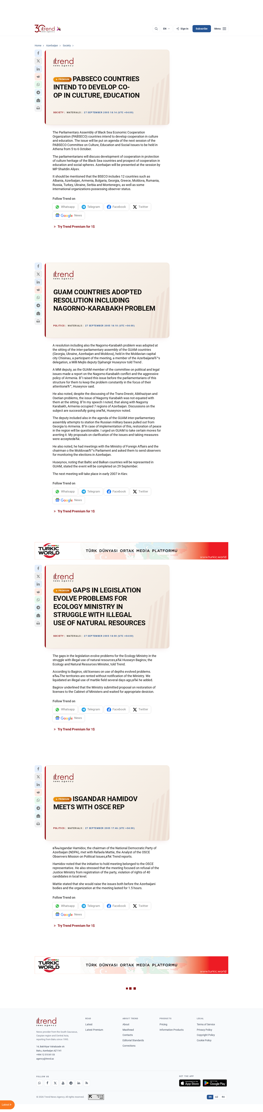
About (126, 1024)
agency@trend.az (45, 1058)
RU (223, 1097)
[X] (55, 1083)
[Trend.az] (48, 29)
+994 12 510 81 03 (45, 1054)
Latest (88, 1024)
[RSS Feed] (87, 1083)
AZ (216, 1097)
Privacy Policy (204, 1029)
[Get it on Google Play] (215, 1083)
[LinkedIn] (79, 1083)
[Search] (156, 28)
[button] (38, 53)
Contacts (128, 1035)
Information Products (172, 1029)
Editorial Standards (133, 1040)
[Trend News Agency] (46, 1021)
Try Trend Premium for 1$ (76, 226)
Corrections (129, 1045)
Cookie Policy (204, 1040)
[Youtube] (63, 1083)
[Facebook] (47, 1083)
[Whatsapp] (39, 1083)
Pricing (163, 1024)
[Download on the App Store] (190, 1083)
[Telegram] (71, 1083)
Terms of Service (206, 1024)
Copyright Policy (206, 1035)
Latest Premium (94, 1029)
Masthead (128, 1029)
